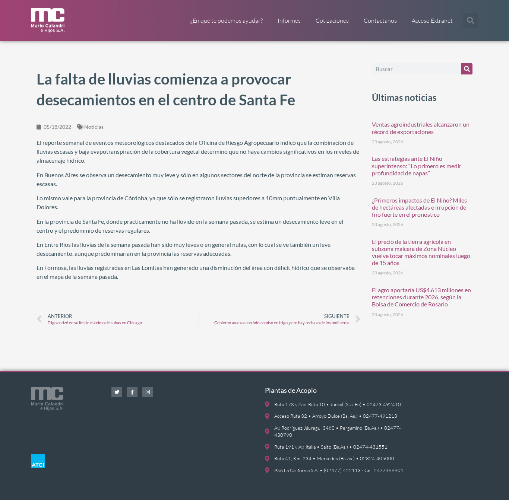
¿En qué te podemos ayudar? (226, 20)
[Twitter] (116, 392)
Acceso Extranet (432, 20)
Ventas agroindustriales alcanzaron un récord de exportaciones (421, 128)
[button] (470, 20)
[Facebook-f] (132, 392)
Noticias (94, 127)
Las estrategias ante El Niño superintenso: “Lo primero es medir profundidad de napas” (416, 165)
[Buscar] (466, 68)
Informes (289, 20)
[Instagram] (147, 392)
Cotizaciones (332, 20)
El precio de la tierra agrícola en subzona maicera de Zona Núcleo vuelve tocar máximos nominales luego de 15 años (421, 252)
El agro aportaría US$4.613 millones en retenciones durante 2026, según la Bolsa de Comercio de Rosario (421, 297)
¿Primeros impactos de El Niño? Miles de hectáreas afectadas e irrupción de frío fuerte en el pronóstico (419, 207)
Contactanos (380, 20)
